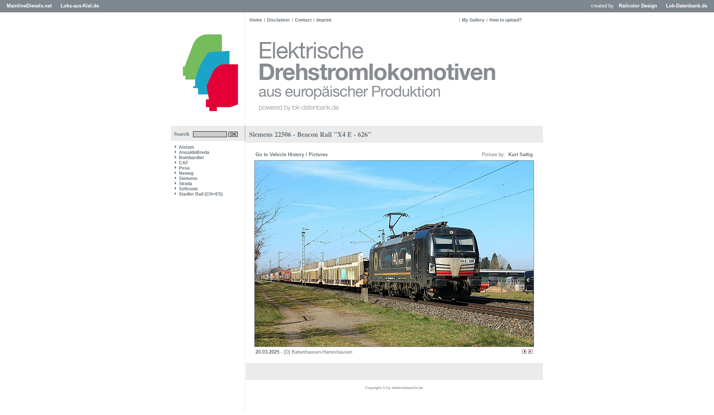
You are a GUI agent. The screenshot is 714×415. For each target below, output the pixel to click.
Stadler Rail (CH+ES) (201, 194)
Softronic (188, 189)
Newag (186, 173)
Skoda (185, 183)
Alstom (186, 147)
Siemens (188, 178)
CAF (183, 162)
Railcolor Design (638, 6)
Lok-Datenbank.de (686, 6)
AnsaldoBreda (194, 152)
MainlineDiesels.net (29, 6)
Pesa (184, 168)
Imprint (323, 20)
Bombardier (191, 157)
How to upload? (505, 20)
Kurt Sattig (520, 154)
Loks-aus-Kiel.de (80, 6)
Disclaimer (278, 20)
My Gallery (473, 20)
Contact (303, 20)
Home (256, 20)
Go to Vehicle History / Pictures (292, 154)
